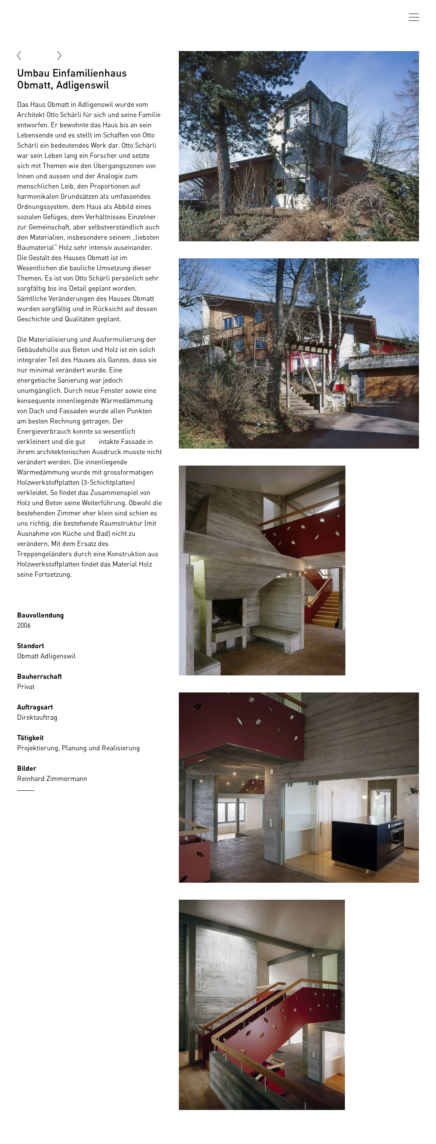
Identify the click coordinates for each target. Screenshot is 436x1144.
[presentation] (414, 17)
